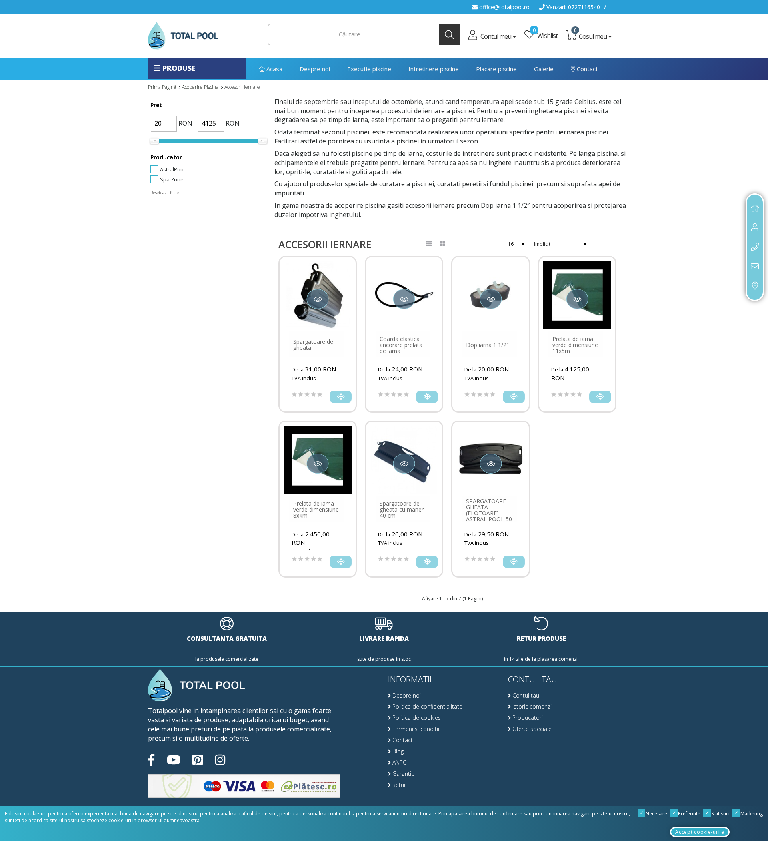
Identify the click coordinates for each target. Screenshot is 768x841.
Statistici (720, 813)
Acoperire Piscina (200, 87)
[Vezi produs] (341, 397)
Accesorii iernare (242, 87)
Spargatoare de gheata (313, 345)
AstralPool (172, 169)
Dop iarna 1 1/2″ (487, 345)
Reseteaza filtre (164, 192)
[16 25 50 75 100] (520, 244)
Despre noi (315, 69)
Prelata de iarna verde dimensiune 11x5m (575, 345)
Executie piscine (369, 69)
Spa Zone (172, 179)
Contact (586, 69)
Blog (397, 751)
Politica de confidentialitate (426, 706)
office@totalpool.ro (504, 7)
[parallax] (196, 686)
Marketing (751, 813)
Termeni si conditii (415, 729)
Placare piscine (496, 69)
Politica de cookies (416, 717)
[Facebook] (151, 760)
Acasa (273, 69)
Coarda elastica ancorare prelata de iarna (401, 345)
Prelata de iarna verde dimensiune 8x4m (316, 509)
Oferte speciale (531, 729)
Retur (398, 785)
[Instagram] (220, 760)
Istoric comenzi (531, 706)
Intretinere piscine (433, 69)
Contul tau (525, 695)
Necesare (655, 813)
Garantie (402, 773)
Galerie (544, 69)
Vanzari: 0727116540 (572, 7)
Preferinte (688, 813)
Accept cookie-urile (699, 832)
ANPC (398, 762)
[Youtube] (173, 760)
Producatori (527, 717)
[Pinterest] (197, 760)
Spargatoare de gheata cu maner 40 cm (402, 509)
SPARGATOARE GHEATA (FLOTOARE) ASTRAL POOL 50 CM (489, 513)
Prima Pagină (162, 87)
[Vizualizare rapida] (318, 299)
